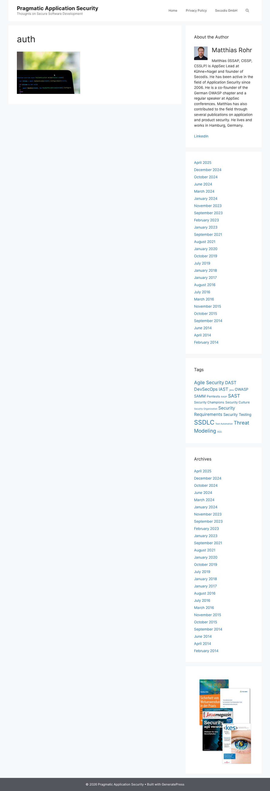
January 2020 (205, 249)
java (231, 390)
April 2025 (202, 162)
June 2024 (203, 184)
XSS (219, 431)
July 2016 (202, 292)
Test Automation (224, 423)
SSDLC (204, 422)
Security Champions (209, 402)
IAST (223, 389)
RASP (224, 396)
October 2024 (206, 177)
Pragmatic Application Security (57, 8)
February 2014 (206, 342)
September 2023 (208, 213)
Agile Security (209, 382)
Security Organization (205, 408)
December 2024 (207, 170)
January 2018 (205, 270)
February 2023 (206, 220)
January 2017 (205, 278)
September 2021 (208, 234)
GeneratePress (173, 784)
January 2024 (205, 198)
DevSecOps (206, 389)
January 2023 (205, 227)
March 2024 (204, 191)
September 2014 (208, 321)
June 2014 (203, 328)
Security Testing (237, 414)
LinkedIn (201, 136)
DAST (230, 382)
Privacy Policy (196, 10)
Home (173, 10)
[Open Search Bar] (247, 10)
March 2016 (204, 299)
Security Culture (237, 402)
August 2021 (204, 242)
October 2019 (205, 256)
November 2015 (207, 306)
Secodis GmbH (226, 10)
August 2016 (205, 285)
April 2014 (202, 335)
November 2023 (208, 206)
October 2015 (205, 313)
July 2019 (202, 263)
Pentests (213, 396)
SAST (234, 396)
